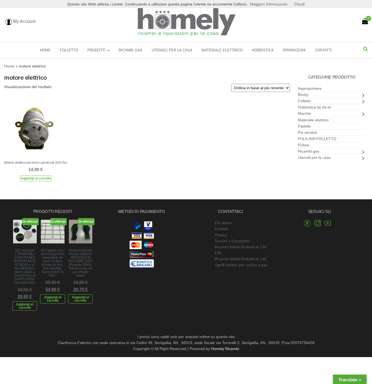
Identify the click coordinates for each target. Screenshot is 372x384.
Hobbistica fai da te (314, 107)
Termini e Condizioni (232, 241)
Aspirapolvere (310, 88)
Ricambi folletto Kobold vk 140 (241, 259)
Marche (304, 113)
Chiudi (299, 4)
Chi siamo (223, 223)
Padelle (304, 126)
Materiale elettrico (222, 50)
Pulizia (303, 145)
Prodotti (97, 50)
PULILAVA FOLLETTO (317, 139)
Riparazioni (294, 50)
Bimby (303, 94)
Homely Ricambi (225, 348)
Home (45, 50)
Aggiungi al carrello (36, 178)
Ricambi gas (130, 50)
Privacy (221, 235)
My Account (23, 21)
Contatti (323, 50)
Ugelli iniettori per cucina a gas (241, 265)
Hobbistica (263, 50)
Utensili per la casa (172, 50)
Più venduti (307, 132)
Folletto (69, 50)
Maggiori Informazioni (268, 4)
